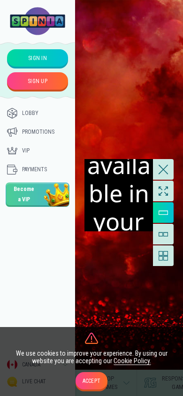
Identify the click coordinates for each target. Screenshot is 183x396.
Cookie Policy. (132, 361)
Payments (34, 169)
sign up (37, 81)
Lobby (30, 113)
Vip (26, 150)
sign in (37, 58)
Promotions (38, 132)
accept (92, 381)
